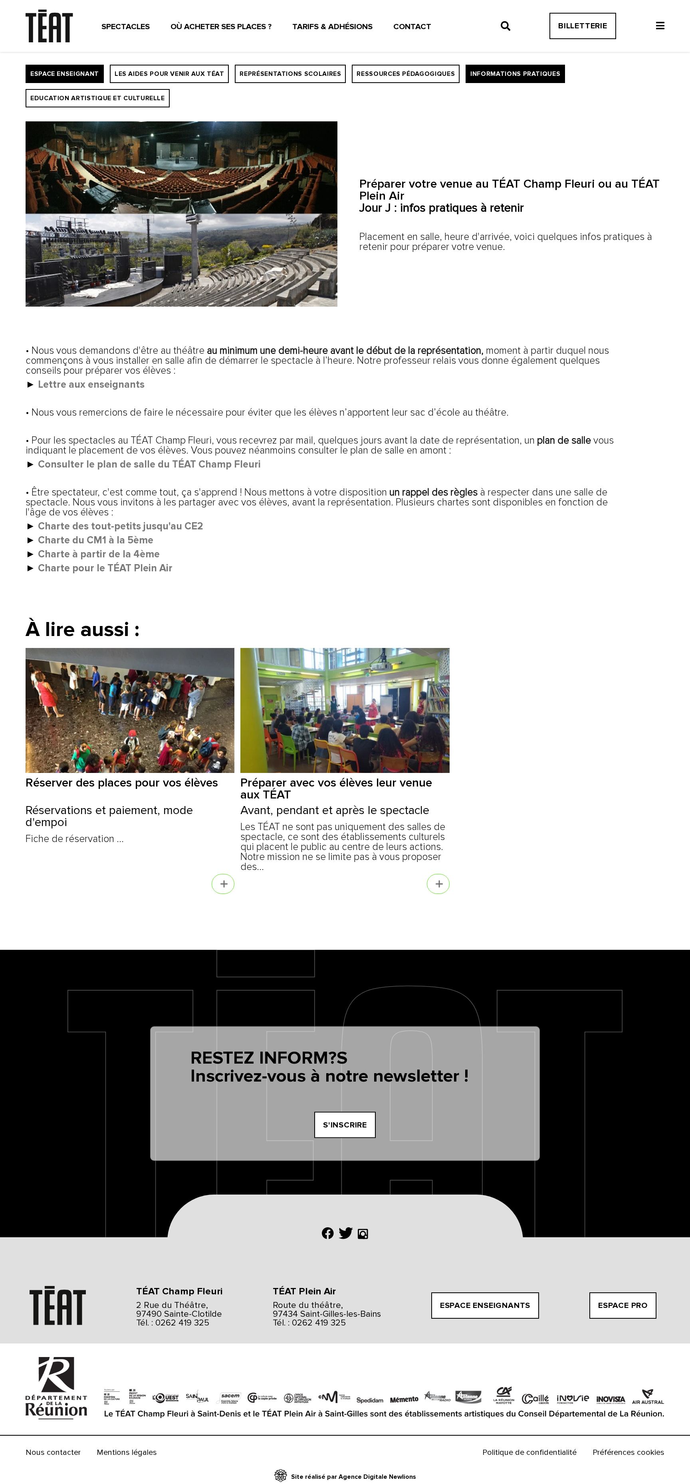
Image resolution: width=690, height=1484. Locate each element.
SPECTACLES (125, 27)
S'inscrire (345, 1125)
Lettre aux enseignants (91, 384)
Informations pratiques (515, 74)
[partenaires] (53, 1389)
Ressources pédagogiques (406, 74)
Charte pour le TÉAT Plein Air (105, 568)
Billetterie (582, 26)
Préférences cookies (628, 1452)
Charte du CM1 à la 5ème (95, 540)
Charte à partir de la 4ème (99, 554)
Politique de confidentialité (529, 1452)
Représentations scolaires (290, 74)
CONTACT (412, 27)
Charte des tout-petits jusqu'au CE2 (120, 526)
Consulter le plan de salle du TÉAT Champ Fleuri (149, 464)
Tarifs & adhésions (332, 27)
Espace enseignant (64, 74)
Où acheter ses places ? (221, 27)
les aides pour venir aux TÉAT (169, 74)
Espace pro (623, 1305)
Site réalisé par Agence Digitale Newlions (353, 1477)
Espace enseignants (485, 1305)
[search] (505, 26)
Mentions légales (127, 1452)
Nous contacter (53, 1452)
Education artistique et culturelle (97, 98)
